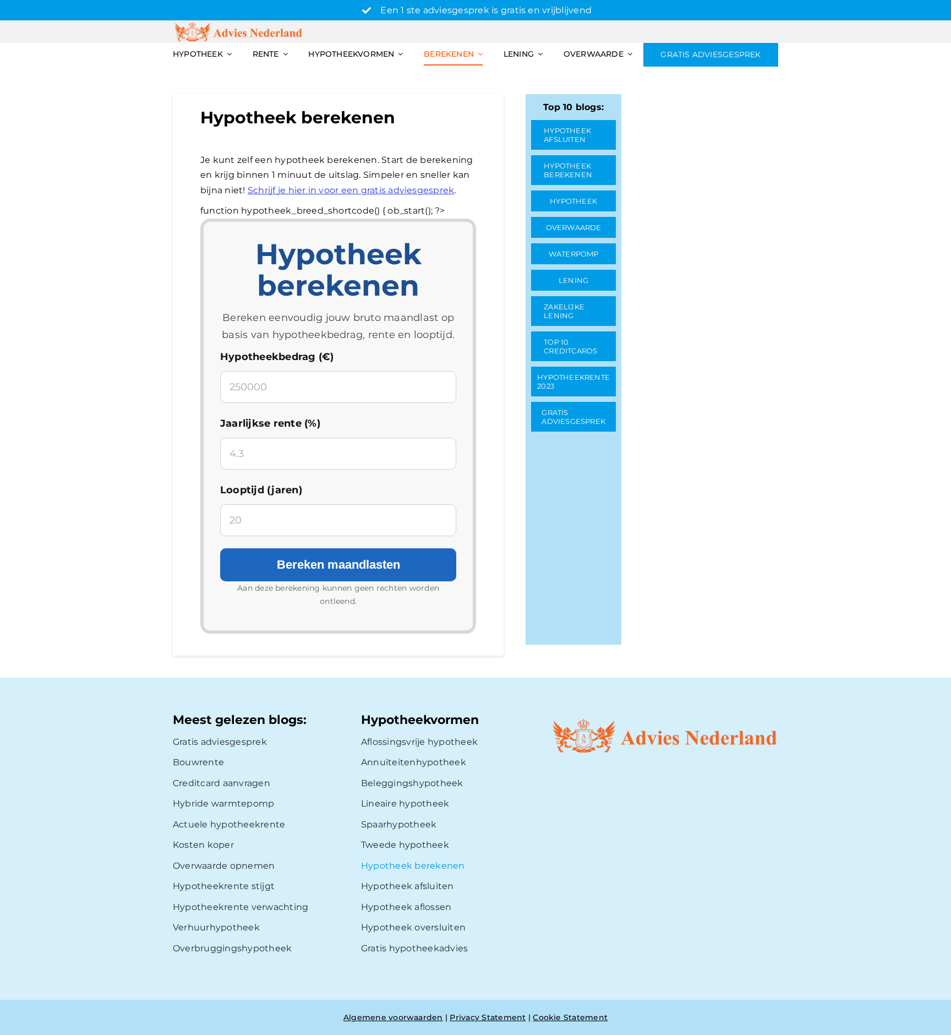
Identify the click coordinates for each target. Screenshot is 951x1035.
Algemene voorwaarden (393, 1017)
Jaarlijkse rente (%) (270, 423)
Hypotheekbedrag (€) (277, 357)
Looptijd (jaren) (261, 490)
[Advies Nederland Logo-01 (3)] (239, 24)
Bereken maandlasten (338, 564)
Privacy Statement (488, 1017)
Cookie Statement (570, 1017)
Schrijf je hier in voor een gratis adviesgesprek (351, 190)
